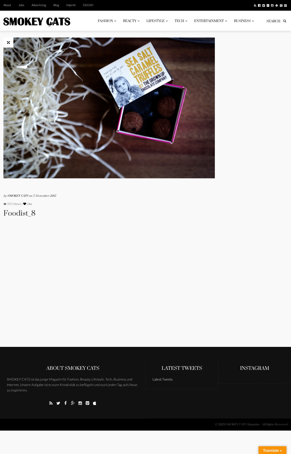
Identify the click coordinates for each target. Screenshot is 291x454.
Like (29, 204)
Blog (56, 5)
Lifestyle (155, 21)
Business (242, 21)
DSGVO (88, 5)
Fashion (105, 21)
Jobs (21, 5)
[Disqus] (109, 288)
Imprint (71, 5)
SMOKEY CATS (18, 196)
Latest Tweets (182, 368)
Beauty (129, 21)
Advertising (39, 5)
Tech (179, 21)
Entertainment (209, 21)
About (7, 5)
